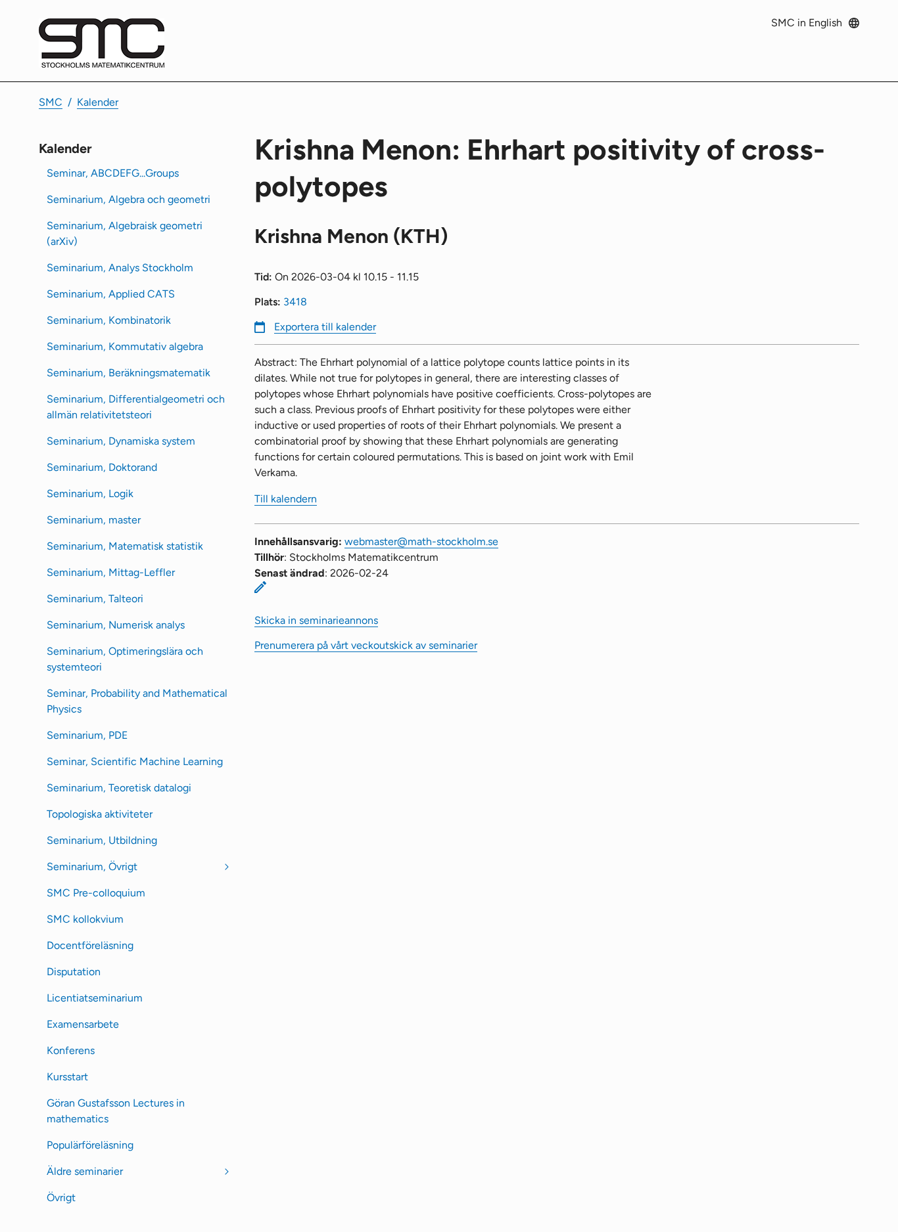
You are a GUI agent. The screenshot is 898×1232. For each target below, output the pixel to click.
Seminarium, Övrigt (92, 866)
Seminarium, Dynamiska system (121, 441)
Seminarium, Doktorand (102, 467)
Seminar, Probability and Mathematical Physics (137, 701)
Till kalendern (285, 499)
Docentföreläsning (90, 945)
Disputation (74, 971)
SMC (50, 102)
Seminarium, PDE (87, 735)
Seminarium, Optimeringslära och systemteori (125, 659)
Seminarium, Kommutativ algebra (125, 346)
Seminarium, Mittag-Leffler (111, 572)
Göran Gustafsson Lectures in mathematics (116, 1111)
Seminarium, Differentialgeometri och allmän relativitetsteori (136, 407)
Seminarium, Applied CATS (111, 294)
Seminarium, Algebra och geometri (128, 199)
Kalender (97, 102)
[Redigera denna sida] (260, 587)
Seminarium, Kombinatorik (109, 320)
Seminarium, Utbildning (102, 840)
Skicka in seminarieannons (316, 620)
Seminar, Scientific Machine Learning (135, 761)
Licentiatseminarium (95, 998)
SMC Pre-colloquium (96, 893)
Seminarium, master (94, 520)
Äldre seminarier (85, 1171)
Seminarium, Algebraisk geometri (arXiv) (124, 233)
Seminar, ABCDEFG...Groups (113, 173)
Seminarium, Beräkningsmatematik (128, 372)
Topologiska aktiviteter (100, 814)
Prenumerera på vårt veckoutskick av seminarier (365, 645)
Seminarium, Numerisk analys (116, 625)
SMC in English (806, 22)
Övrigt (61, 1197)
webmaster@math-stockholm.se (421, 541)
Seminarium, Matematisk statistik (125, 546)
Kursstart (67, 1076)
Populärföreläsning (90, 1145)
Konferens (71, 1050)
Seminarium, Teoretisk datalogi (119, 787)
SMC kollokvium (85, 919)
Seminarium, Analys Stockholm (120, 267)
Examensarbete (83, 1024)
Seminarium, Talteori (95, 598)
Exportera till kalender (325, 326)
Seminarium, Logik (90, 493)
